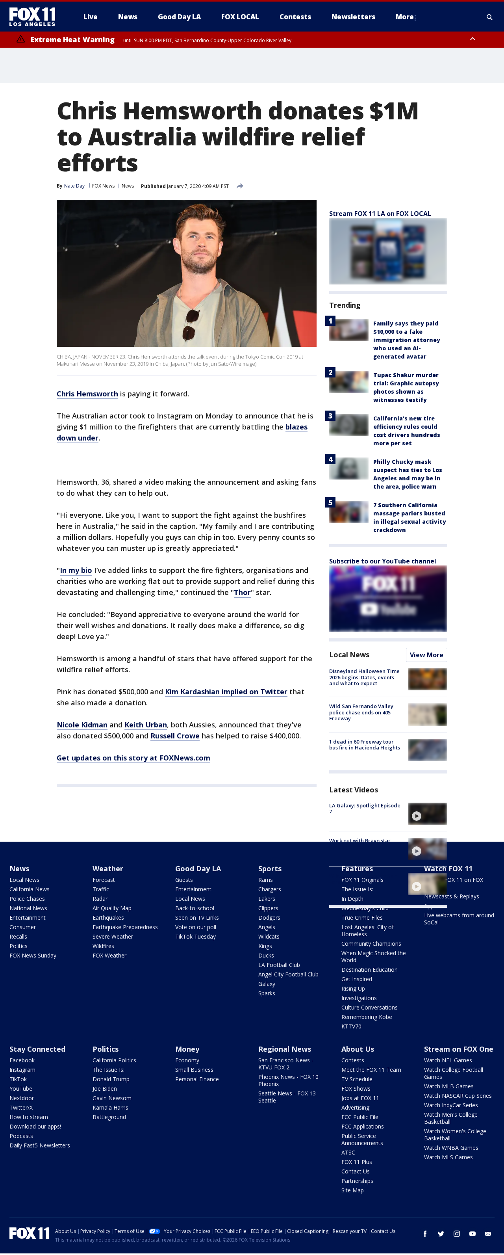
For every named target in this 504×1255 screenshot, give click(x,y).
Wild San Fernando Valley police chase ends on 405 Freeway (361, 712)
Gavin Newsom (112, 1098)
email (488, 1233)
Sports (270, 868)
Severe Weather (113, 936)
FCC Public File (359, 1117)
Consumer (22, 927)
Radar (100, 898)
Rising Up (353, 988)
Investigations (359, 998)
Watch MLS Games (448, 1157)
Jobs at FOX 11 (360, 1098)
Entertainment (27, 917)
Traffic (101, 889)
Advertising (355, 1107)
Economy (187, 1060)
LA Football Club (279, 965)
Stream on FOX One (458, 1049)
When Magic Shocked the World (373, 956)
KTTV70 (351, 1026)
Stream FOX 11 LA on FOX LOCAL (380, 213)
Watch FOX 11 (448, 868)
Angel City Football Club (288, 974)
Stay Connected (37, 1049)
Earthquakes (108, 917)
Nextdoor (21, 1098)
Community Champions (371, 943)
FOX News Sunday (32, 955)
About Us (357, 1049)
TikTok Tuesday (195, 936)
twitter (441, 1233)
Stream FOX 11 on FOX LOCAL (453, 883)
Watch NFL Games (448, 1060)
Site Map (352, 1190)
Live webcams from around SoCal (459, 918)
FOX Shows (356, 1088)
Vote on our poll (195, 927)
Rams (265, 879)
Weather (108, 868)
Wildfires (103, 946)
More (405, 16)
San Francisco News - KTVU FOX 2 (285, 1063)
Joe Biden (105, 1088)
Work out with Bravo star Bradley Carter (360, 843)
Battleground (109, 1117)
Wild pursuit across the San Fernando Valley (363, 878)
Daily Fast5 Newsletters (39, 1145)
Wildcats (269, 936)
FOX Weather (109, 955)
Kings (265, 946)
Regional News (284, 1049)
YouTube (20, 1088)
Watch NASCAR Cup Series (458, 1095)
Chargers (269, 889)
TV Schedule (356, 1079)
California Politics (114, 1060)
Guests (184, 879)
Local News (349, 654)
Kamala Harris (110, 1107)
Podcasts (21, 1136)
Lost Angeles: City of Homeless (367, 930)
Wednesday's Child (365, 908)
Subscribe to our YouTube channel (382, 561)
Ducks (266, 955)
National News (28, 908)
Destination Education (369, 969)
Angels (266, 927)
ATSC (348, 1152)
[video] (427, 814)
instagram (456, 1233)
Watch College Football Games (453, 1073)
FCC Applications (362, 1126)
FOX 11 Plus (356, 1162)
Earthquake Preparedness (125, 927)
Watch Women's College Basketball (455, 1134)
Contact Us (355, 1171)
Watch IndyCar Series (451, 1105)
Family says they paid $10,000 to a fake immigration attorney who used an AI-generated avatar (406, 340)
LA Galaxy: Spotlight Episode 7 (364, 808)
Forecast (104, 879)
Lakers (266, 898)
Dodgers (269, 917)
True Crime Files (362, 917)
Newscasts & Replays (451, 896)
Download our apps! (35, 1126)
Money (187, 1049)
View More (426, 655)
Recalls (18, 936)
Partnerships (357, 1180)
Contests (352, 1060)
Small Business (194, 1069)
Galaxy (266, 983)
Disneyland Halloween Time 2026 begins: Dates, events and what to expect (364, 677)
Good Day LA (198, 868)
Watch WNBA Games (451, 1147)
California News (29, 889)
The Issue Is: (108, 1069)
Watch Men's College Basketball (451, 1118)
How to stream (28, 1117)
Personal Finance (197, 1079)
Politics (18, 946)
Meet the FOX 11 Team (371, 1069)
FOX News (103, 185)
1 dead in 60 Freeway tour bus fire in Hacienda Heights (364, 744)
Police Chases (27, 898)
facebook (425, 1233)
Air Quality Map (112, 908)
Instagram (22, 1069)
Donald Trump (111, 1079)
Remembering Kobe (366, 1017)
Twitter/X (21, 1107)
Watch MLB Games (449, 1086)
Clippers (268, 908)
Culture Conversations (369, 1007)
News (128, 185)
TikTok (18, 1079)
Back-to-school (194, 908)
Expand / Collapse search (490, 17)
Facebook (22, 1060)
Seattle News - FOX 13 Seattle (287, 1097)
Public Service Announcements (362, 1139)
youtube (472, 1233)
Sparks (266, 993)
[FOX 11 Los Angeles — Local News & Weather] (35, 16)
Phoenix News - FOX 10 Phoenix (288, 1080)
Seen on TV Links (197, 917)
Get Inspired (356, 979)
